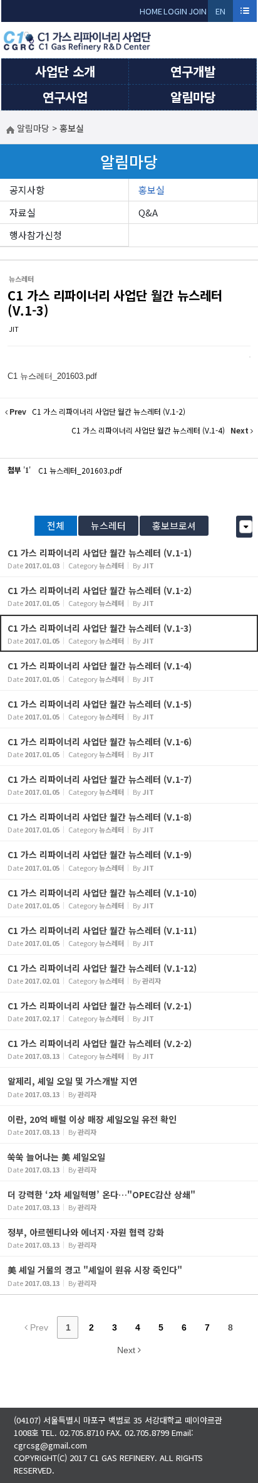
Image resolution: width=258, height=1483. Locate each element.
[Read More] (129, 558)
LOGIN (175, 11)
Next (127, 1350)
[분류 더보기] (245, 526)
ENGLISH (221, 13)
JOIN (197, 11)
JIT (14, 329)
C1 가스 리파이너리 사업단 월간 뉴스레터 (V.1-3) (115, 302)
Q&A (148, 212)
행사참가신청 (35, 235)
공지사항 (26, 189)
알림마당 (192, 97)
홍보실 (151, 189)
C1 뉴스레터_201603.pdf (80, 470)
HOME (151, 11)
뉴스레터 (108, 525)
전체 (55, 525)
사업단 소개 (65, 71)
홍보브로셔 (174, 525)
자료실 (22, 212)
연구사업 (65, 97)
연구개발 (192, 71)
